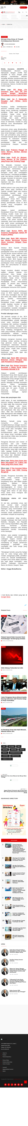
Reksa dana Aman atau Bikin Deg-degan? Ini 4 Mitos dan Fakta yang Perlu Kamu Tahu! (14, 462)
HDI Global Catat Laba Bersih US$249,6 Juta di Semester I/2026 (18, 899)
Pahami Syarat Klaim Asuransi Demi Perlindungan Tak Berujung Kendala (13, 637)
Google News (5, 597)
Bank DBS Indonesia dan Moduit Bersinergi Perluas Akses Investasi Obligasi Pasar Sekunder (14, 241)
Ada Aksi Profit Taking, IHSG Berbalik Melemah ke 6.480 (19, 866)
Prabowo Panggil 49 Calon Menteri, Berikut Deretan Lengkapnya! (14, 152)
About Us (5, 1053)
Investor (5, 752)
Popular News (14, 840)
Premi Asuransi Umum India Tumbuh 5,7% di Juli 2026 (19, 906)
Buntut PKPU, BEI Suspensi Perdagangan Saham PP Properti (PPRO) (14, 232)
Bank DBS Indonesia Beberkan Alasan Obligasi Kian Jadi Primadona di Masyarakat (14, 360)
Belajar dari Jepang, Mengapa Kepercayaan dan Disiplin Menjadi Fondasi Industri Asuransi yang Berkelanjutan (18, 970)
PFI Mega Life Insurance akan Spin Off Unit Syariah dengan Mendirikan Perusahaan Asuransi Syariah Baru (14, 92)
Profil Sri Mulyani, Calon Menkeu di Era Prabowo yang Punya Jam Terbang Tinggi (14, 159)
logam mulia (5, 755)
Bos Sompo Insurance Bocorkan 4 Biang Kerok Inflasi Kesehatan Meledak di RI (14, 367)
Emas (19, 746)
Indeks (4, 1071)
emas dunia (5, 749)
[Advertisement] (14, 1019)
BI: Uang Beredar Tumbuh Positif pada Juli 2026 (19, 921)
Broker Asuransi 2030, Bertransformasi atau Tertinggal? (17, 991)
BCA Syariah (11, 746)
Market (3, 646)
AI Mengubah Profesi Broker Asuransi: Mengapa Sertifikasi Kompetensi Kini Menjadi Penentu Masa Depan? (18, 981)
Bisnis (3, 708)
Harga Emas (13, 749)
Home (3, 24)
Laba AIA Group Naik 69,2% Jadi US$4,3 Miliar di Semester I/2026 (19, 929)
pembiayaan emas (15, 755)
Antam (4, 746)
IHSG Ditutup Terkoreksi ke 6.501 (12, 668)
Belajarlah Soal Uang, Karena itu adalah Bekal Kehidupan (18, 881)
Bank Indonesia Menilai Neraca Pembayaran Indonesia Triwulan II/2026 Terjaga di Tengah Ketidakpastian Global (19, 890)
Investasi (22, 749)
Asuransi (4, 676)
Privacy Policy (6, 1060)
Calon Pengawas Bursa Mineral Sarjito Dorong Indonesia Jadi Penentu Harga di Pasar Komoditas (14, 698)
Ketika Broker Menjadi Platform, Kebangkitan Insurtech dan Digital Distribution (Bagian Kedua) (18, 951)
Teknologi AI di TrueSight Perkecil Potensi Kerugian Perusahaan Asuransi (19, 859)
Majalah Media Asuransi (8, 1069)
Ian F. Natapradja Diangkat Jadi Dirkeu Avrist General (14, 101)
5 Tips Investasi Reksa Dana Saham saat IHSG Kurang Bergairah (14, 470)
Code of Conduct (6, 1064)
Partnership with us (7, 1056)
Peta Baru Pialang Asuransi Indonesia (16, 960)
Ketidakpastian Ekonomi (15, 752)
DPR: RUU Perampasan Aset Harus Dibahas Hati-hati (18, 936)
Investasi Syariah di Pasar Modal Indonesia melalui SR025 (19, 874)
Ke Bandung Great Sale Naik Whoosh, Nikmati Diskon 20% (13, 730)
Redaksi (4, 1054)
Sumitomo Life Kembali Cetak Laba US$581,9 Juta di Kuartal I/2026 (19, 914)
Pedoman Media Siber (7, 1062)
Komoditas (9, 24)
